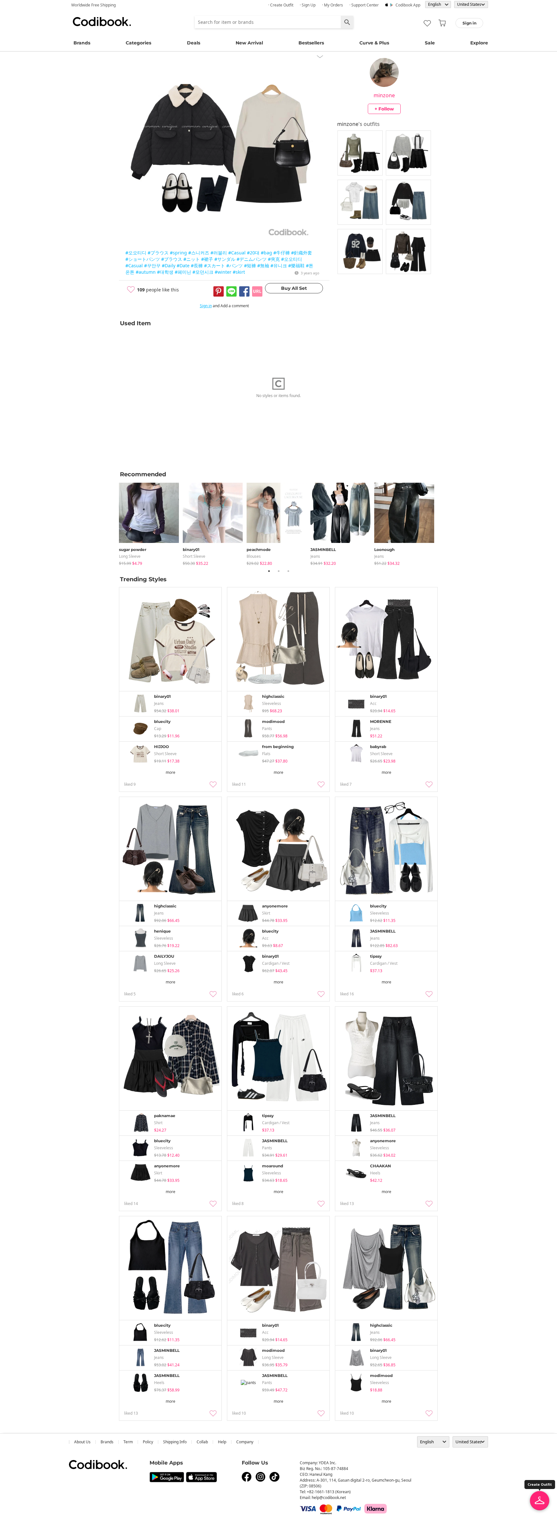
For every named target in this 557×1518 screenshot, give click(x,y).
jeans (315, 556)
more (170, 772)
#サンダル (224, 259)
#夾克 (274, 259)
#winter (223, 272)
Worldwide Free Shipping (93, 5)
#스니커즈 (198, 253)
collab (202, 1442)
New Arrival (249, 43)
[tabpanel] (151, 522)
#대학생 (165, 272)
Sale (430, 43)
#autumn (146, 272)
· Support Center (364, 5)
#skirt (239, 272)
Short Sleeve (194, 556)
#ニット (191, 259)
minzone (384, 95)
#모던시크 (202, 272)
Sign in (206, 305)
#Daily (168, 265)
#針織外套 (301, 253)
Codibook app (408, 5)
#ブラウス (158, 253)
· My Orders (332, 5)
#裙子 (207, 259)
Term (128, 1442)
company (244, 1442)
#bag (266, 253)
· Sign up (308, 5)
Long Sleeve (130, 556)
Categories (138, 43)
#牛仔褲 (281, 253)
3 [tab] (288, 571)
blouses (254, 556)
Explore (479, 43)
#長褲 (197, 265)
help (222, 1442)
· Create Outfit (280, 5)
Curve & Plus (374, 43)
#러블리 (218, 253)
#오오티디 (135, 253)
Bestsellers (311, 43)
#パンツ (234, 265)
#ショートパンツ (142, 259)
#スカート (214, 265)
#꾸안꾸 (152, 265)
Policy (148, 1442)
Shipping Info (175, 1442)
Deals (193, 43)
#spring (178, 253)
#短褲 (250, 265)
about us (82, 1442)
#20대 (253, 253)
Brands (81, 43)
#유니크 (278, 265)
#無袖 (263, 265)
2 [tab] (278, 571)
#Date (183, 265)
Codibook (102, 22)
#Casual (237, 253)
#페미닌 (183, 272)
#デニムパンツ (252, 259)
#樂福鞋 (296, 265)
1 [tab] (269, 571)
